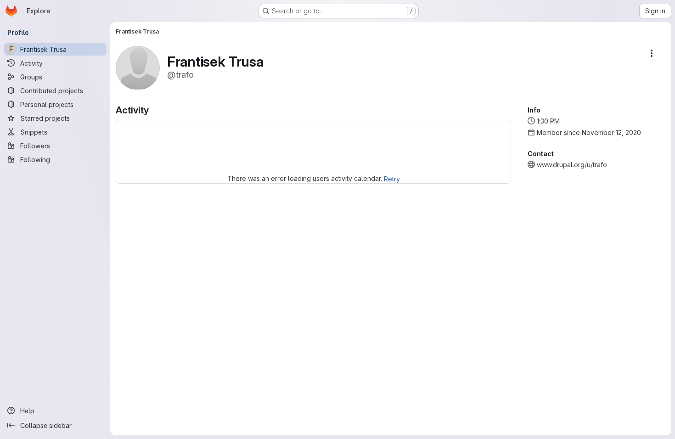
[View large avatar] (138, 67)
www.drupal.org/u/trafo (572, 165)
